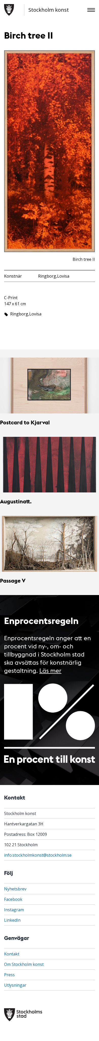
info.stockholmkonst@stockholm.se (38, 855)
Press (9, 975)
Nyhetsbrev (15, 889)
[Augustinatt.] (49, 464)
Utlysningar (15, 985)
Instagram (14, 909)
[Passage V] (49, 543)
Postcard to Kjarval (25, 422)
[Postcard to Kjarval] (49, 385)
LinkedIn (12, 920)
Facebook (13, 899)
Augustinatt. (16, 501)
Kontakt (11, 954)
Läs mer (50, 670)
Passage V (12, 580)
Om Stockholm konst (24, 964)
